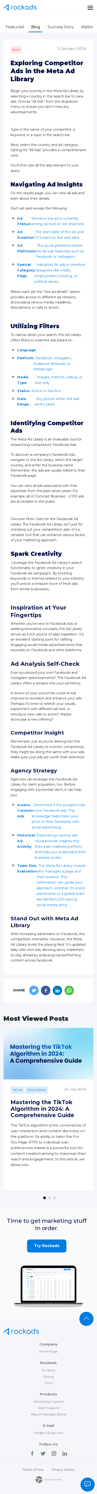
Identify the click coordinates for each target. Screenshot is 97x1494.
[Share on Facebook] (45, 990)
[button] (44, 1197)
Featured (15, 27)
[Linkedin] (65, 1454)
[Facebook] (32, 1454)
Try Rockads (46, 1246)
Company (48, 1344)
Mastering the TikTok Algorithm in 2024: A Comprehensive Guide (42, 1108)
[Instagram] (54, 1454)
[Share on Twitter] (34, 990)
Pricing (48, 1376)
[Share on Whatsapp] (69, 990)
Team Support (49, 1408)
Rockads (20, 7)
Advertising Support (48, 1401)
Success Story (61, 27)
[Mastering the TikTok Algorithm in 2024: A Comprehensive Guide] (48, 1053)
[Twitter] (43, 1454)
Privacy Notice (63, 1469)
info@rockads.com (48, 1433)
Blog (35, 27)
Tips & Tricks (36, 1090)
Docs (48, 1383)
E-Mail (48, 1425)
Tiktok (17, 1090)
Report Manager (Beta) (48, 1414)
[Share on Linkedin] (57, 990)
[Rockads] (21, 1331)
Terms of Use (33, 1469)
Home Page (48, 1351)
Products (49, 1370)
